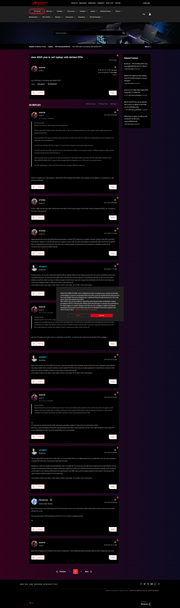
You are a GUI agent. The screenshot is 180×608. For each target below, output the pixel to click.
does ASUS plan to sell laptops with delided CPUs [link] (87, 46)
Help (144, 14)
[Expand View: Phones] (122, 11)
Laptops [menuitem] (92, 11)
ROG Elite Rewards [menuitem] (95, 17)
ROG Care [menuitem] (49, 11)
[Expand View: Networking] (86, 17)
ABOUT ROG (24, 584)
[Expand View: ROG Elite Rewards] (102, 17)
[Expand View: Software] (64, 11)
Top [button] (33, 603)
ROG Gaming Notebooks (62, 46)
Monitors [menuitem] (58, 17)
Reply (113, 93)
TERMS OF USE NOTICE (112, 590)
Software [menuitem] (59, 11)
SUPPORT (118, 3)
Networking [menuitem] (81, 17)
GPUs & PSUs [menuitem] (46, 17)
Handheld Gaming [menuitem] (105, 11)
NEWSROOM (38, 584)
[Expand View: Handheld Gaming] (112, 11)
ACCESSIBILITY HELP (50, 584)
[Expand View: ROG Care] (53, 11)
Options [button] (147, 46)
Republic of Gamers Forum (37, 46)
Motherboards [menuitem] (33, 17)
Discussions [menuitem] (71, 11)
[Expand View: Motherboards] (39, 17)
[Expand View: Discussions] (76, 11)
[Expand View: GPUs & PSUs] (52, 17)
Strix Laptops (41, 84)
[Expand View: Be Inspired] (43, 11)
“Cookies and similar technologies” (86, 309)
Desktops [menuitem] (82, 11)
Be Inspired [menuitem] (37, 11)
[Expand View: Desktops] (87, 11)
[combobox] (90, 32)
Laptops (50, 46)
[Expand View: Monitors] (62, 17)
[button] (33, 93)
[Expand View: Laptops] (97, 11)
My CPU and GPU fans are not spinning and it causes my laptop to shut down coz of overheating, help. (135, 104)
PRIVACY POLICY (124, 590)
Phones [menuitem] (118, 11)
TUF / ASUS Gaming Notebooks (133, 95)
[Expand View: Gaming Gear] (75, 17)
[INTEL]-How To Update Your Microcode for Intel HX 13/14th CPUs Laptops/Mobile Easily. (135, 119)
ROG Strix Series (130, 69)
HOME (31, 584)
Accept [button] (101, 315)
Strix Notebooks (52, 84)
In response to (47, 118)
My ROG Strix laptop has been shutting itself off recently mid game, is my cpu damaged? (135, 78)
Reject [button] (78, 315)
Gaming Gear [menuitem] (69, 17)
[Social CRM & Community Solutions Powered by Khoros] (145, 603)
